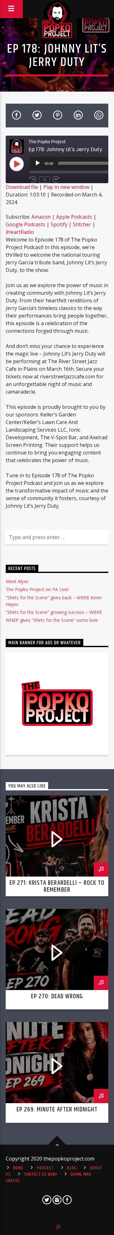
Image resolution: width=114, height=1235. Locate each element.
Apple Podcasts (74, 216)
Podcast (45, 1168)
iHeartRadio (20, 231)
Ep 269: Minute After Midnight (57, 1109)
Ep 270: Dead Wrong (57, 996)
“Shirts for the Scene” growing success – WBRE (54, 612)
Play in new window (66, 186)
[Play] (38, 163)
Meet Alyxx (17, 581)
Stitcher (82, 224)
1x (44, 179)
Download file (22, 186)
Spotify (59, 224)
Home (18, 1168)
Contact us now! (40, 1174)
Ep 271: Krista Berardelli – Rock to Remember (57, 886)
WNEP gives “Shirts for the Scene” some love (52, 620)
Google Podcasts (25, 224)
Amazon (41, 216)
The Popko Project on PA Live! (37, 589)
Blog (71, 1168)
